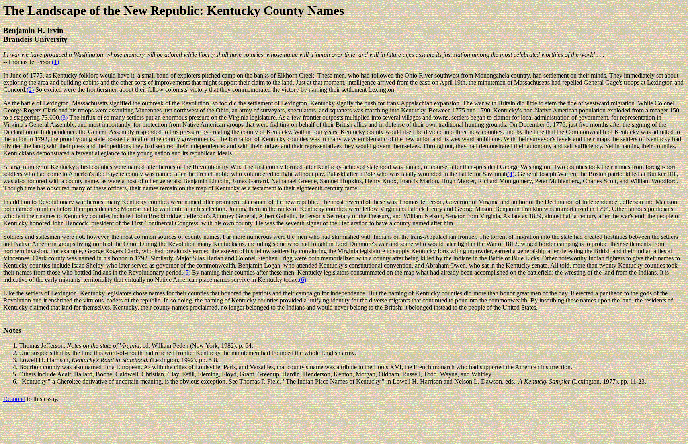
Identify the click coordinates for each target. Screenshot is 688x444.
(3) (64, 117)
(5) (186, 272)
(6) (302, 279)
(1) (55, 61)
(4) (510, 174)
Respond (14, 399)
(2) (30, 89)
